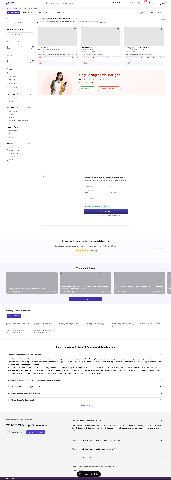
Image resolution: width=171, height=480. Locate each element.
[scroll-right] (162, 250)
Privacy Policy (118, 215)
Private (11, 117)
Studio (11, 101)
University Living (140, 362)
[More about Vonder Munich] (57, 36)
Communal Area (14, 156)
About (2, 478)
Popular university (14, 316)
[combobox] (64, 3)
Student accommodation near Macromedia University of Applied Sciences (123, 325)
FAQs (15, 478)
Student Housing (13, 12)
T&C (109, 215)
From (42, 63)
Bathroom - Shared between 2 (19, 120)
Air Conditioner (14, 150)
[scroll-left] (157, 250)
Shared (11, 114)
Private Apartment (27, 12)
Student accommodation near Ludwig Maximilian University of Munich (69, 325)
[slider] (7, 47)
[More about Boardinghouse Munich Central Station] (144, 36)
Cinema (11, 160)
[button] (86, 192)
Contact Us (9, 478)
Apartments (13, 98)
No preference (14, 111)
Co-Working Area (14, 153)
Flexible (11, 137)
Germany (14, 8)
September (13, 130)
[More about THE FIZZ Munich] (100, 36)
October (12, 134)
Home (8, 8)
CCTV (11, 147)
